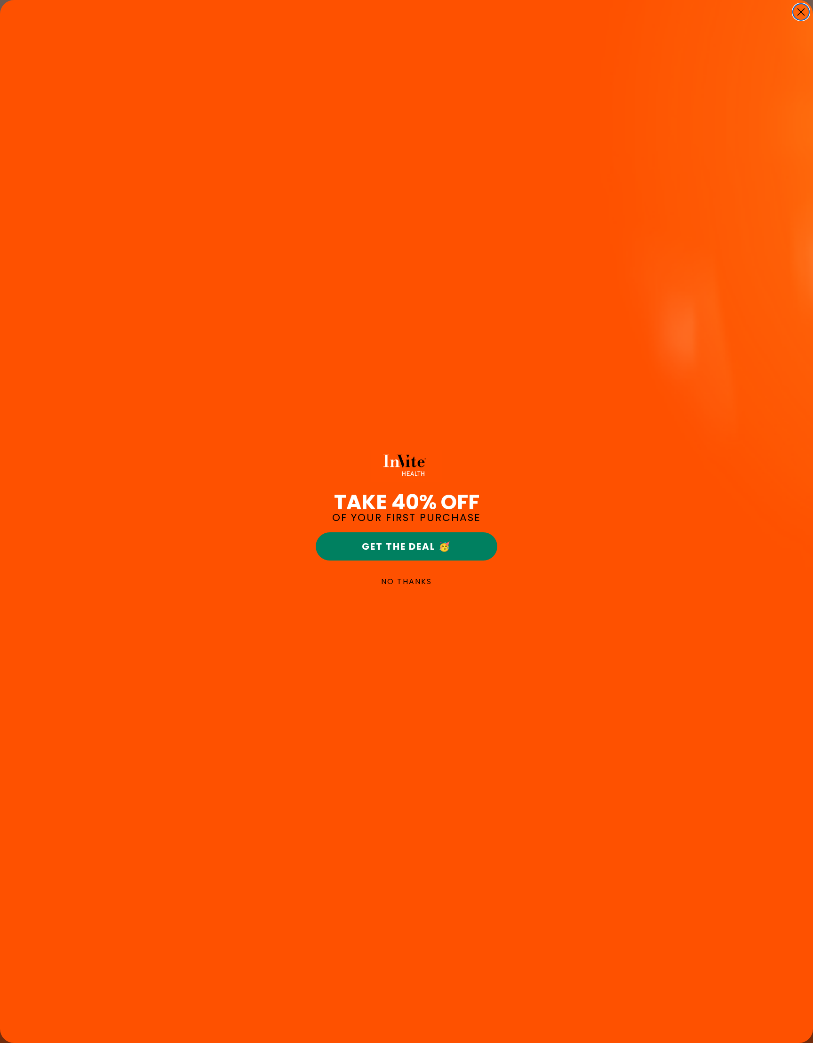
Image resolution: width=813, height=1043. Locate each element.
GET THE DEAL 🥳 (406, 546)
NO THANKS (406, 581)
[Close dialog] (801, 12)
